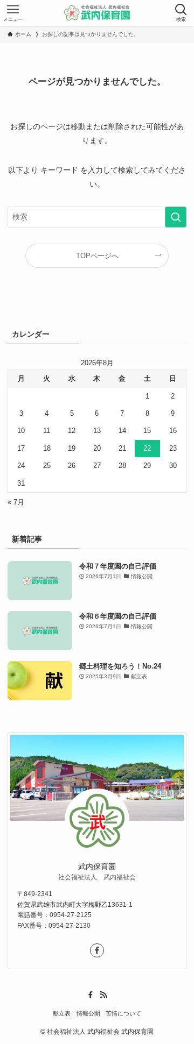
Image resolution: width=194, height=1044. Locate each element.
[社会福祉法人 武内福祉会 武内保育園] (97, 13)
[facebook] (97, 950)
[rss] (103, 995)
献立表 (62, 1013)
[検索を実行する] (175, 217)
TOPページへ (97, 256)
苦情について (123, 1013)
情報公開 (88, 1013)
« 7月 (16, 502)
